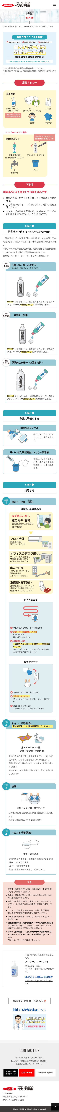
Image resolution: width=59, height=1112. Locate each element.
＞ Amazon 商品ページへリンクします (39, 982)
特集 (11, 26)
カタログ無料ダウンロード (11, 1072)
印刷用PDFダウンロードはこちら (28, 1001)
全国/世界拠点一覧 (46, 1072)
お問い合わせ (26, 1072)
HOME (5, 26)
